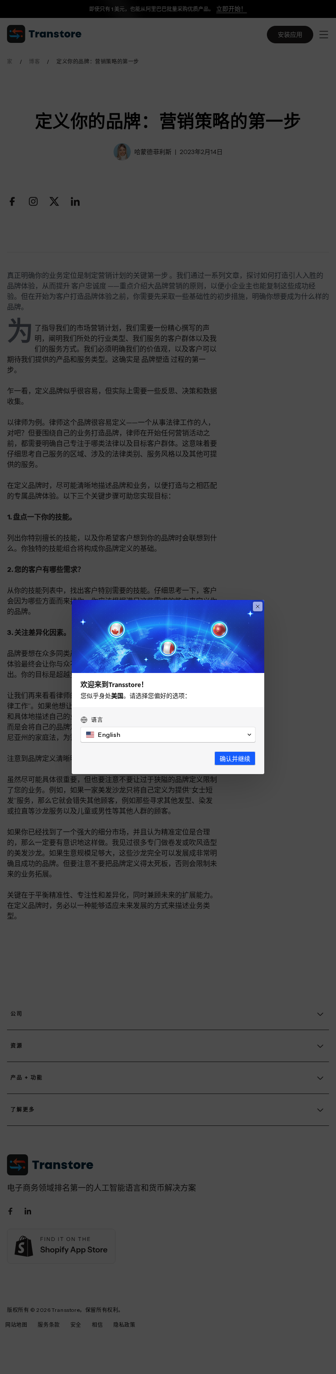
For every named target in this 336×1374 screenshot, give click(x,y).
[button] (168, 735)
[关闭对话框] (257, 606)
